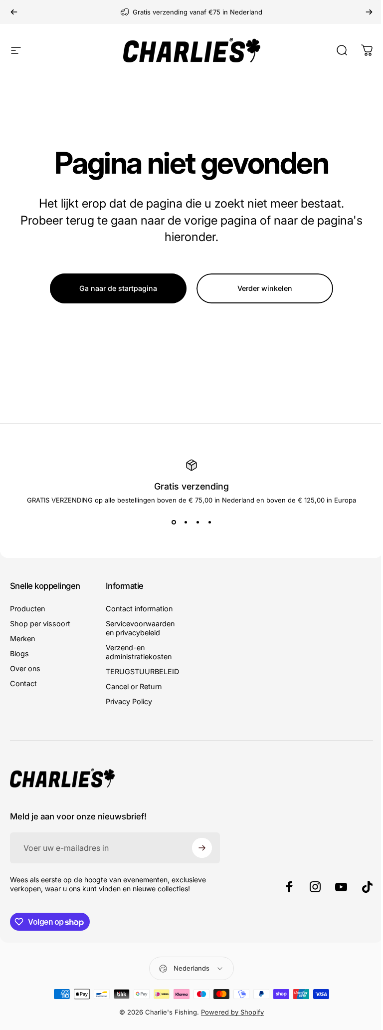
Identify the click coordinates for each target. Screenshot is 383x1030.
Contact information (139, 608)
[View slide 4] (209, 522)
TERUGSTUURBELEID (142, 671)
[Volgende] (369, 12)
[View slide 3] (197, 522)
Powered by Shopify (232, 1012)
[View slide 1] (174, 522)
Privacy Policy (129, 701)
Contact (23, 683)
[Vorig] (14, 12)
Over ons (25, 668)
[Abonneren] (202, 848)
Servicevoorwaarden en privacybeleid (140, 628)
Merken (22, 638)
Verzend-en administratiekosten (139, 652)
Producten (27, 608)
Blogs (19, 653)
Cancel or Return (134, 686)
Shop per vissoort (40, 623)
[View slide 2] (186, 522)
